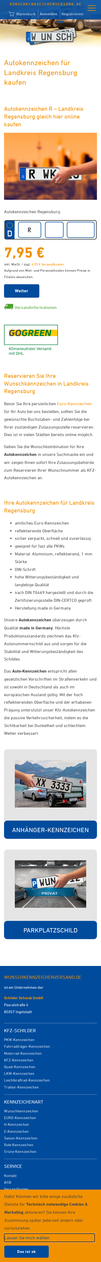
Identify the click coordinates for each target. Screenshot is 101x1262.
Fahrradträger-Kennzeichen (27, 1046)
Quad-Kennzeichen (19, 1066)
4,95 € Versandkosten (48, 264)
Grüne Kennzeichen (20, 1151)
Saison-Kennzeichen (20, 1138)
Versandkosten (16, 1189)
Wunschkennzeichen (21, 1111)
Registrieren (72, 14)
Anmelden (48, 14)
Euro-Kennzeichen (74, 403)
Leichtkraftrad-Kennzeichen (27, 1080)
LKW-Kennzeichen (19, 1073)
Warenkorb (25, 14)
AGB (7, 1182)
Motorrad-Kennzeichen (23, 1053)
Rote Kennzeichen (18, 1144)
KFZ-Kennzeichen (18, 1060)
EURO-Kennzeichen (20, 1117)
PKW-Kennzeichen (19, 1039)
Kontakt (10, 1175)
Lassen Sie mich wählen (27, 1237)
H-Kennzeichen (16, 1124)
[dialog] (50, 1226)
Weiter (22, 290)
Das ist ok (26, 1251)
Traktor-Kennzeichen (21, 1087)
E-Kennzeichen (16, 1131)
